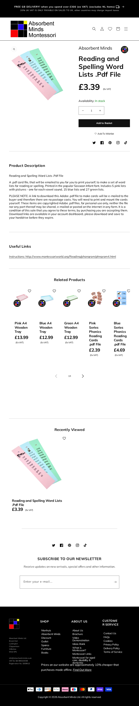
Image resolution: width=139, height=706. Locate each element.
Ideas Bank (78, 643)
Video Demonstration (80, 639)
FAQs (107, 636)
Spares (45, 645)
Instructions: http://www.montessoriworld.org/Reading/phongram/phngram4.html (62, 256)
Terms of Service (113, 651)
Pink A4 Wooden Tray (21, 327)
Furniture (46, 648)
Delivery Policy (112, 648)
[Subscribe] (115, 582)
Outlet (44, 641)
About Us (77, 630)
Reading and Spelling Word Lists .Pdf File (37, 503)
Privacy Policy (111, 644)
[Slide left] (56, 376)
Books (44, 652)
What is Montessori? (79, 649)
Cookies (108, 640)
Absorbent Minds (50, 633)
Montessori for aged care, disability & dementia (83, 660)
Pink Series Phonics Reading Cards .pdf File (95, 333)
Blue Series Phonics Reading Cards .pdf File (120, 333)
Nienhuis (46, 630)
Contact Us (110, 633)
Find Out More (82, 670)
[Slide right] (83, 376)
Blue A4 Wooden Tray (45, 327)
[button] (94, 29)
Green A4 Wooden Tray (71, 327)
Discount (46, 637)
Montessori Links (81, 653)
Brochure (77, 633)
